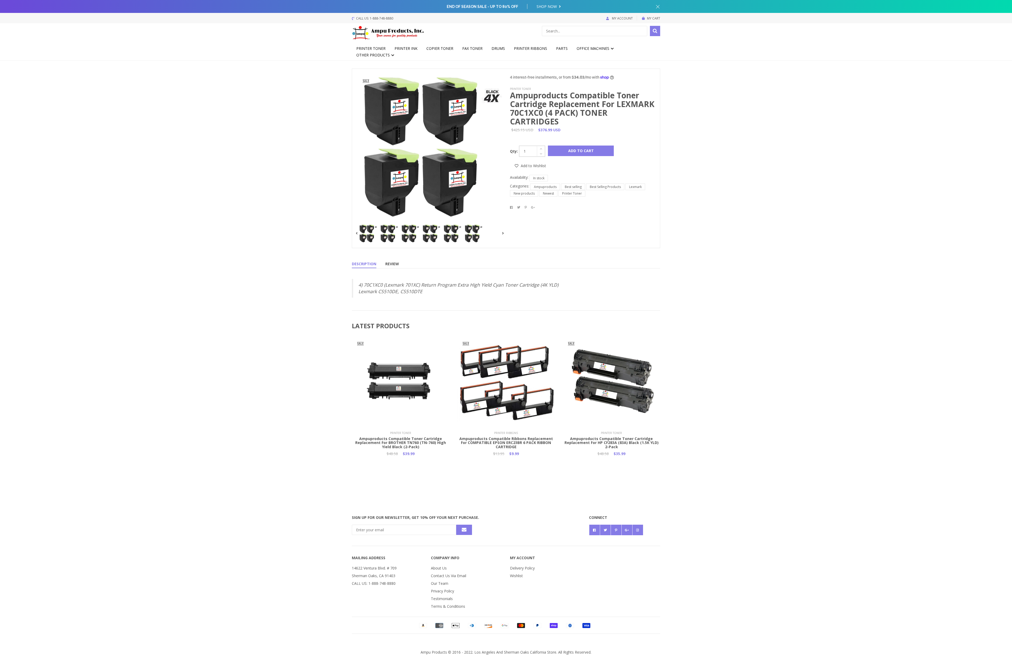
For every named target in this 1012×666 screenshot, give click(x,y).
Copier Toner (439, 48)
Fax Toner (472, 48)
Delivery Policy (522, 568)
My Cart (653, 18)
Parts (562, 48)
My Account (622, 18)
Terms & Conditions (448, 606)
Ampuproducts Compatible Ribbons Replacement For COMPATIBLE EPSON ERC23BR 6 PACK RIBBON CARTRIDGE (506, 442)
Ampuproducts (545, 187)
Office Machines (593, 48)
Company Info (445, 557)
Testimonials (442, 598)
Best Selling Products (605, 187)
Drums (498, 48)
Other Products (373, 54)
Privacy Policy (442, 590)
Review (392, 263)
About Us (439, 568)
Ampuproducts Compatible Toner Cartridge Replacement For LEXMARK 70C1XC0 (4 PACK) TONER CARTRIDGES (582, 108)
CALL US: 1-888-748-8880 (374, 583)
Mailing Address (368, 557)
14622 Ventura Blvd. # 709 (374, 568)
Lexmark (635, 187)
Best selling (573, 187)
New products (524, 193)
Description (364, 263)
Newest (548, 193)
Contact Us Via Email (448, 575)
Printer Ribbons (530, 48)
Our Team (439, 583)
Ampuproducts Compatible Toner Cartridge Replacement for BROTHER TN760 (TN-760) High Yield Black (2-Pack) (400, 442)
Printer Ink (406, 48)
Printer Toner (371, 48)
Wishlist (516, 575)
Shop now (547, 6)
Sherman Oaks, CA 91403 (373, 575)
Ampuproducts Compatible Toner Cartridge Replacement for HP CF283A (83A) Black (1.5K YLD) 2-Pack (612, 442)
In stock (538, 178)
